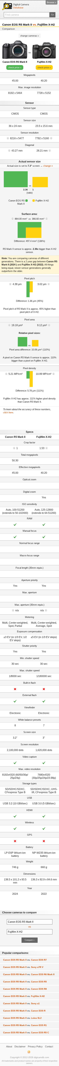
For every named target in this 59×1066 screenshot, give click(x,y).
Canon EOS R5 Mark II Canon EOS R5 (25, 981)
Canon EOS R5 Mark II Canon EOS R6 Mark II (28, 974)
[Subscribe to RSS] (28, 1052)
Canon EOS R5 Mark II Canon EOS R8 (25, 989)
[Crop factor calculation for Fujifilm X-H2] (46, 448)
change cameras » (29, 35)
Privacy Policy (35, 1046)
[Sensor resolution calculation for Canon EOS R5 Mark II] (7, 138)
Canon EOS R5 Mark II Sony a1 (21, 1003)
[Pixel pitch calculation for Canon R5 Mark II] (10, 284)
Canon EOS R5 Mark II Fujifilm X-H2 (24, 996)
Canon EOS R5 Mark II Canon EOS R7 (25, 960)
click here (8, 412)
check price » (14, 67)
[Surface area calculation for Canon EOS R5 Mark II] (12, 218)
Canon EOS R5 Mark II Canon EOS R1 (25, 1025)
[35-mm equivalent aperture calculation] (13, 610)
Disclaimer (19, 1046)
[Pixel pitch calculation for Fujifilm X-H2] (48, 284)
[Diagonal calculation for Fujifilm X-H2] (49, 150)
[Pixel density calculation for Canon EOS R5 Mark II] (6, 374)
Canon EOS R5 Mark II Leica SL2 (22, 1018)
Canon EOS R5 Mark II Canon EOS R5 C (26, 1032)
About (9, 1046)
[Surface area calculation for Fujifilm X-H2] (46, 218)
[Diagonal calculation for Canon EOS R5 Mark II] (9, 150)
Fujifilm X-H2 (44, 62)
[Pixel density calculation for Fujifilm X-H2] (53, 374)
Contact (49, 1046)
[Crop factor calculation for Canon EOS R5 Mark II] (14, 448)
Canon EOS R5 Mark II (15, 62)
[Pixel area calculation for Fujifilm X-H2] (49, 325)
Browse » (51, 2)
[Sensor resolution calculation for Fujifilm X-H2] (51, 138)
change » (48, 165)
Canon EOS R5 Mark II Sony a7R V (23, 967)
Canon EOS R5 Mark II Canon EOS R (24, 1010)
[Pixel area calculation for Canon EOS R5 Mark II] (9, 325)
